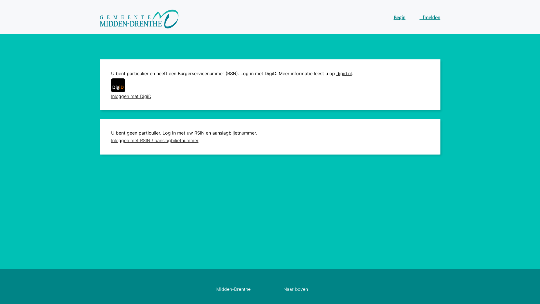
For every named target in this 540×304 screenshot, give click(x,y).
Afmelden (430, 18)
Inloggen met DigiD (131, 96)
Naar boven (296, 289)
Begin (400, 18)
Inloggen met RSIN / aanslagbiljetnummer (155, 140)
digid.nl (344, 73)
